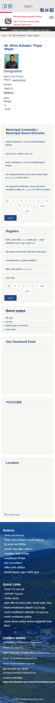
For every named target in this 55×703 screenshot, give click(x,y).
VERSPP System (13, 593)
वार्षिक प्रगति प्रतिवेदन (14, 567)
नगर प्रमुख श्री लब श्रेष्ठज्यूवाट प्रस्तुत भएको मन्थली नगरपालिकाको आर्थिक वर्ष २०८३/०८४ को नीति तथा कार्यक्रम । (27, 189)
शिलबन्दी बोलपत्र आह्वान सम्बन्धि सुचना (21, 572)
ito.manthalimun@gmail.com (23, 658)
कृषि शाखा (9, 318)
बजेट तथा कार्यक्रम (13, 563)
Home (4, 35)
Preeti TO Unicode (14, 589)
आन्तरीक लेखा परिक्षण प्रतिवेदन (18, 549)
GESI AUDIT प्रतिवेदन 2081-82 (19, 154)
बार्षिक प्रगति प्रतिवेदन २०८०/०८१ (18, 269)
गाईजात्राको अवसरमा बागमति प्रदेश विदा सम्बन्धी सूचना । (26, 252)
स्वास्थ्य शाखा (10, 329)
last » (28, 211)
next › (43, 206)
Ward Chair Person (13, 76)
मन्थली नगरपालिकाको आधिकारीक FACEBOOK (26, 612)
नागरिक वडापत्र (11, 598)
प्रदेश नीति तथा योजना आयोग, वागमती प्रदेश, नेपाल (27, 603)
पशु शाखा (8, 322)
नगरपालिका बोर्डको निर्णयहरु (16, 553)
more (10, 218)
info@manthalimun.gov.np (22, 663)
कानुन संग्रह (10, 278)
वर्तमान (6, 98)
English (27, 6)
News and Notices (14, 535)
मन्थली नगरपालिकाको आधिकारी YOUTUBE (24, 607)
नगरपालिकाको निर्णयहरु (14, 558)
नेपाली (36, 6)
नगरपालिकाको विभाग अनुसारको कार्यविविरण (21, 260)
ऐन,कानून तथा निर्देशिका (15, 544)
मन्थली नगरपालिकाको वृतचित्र (18, 617)
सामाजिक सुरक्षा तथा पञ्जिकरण (16, 325)
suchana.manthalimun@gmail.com (19, 672)
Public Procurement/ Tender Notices (24, 540)
